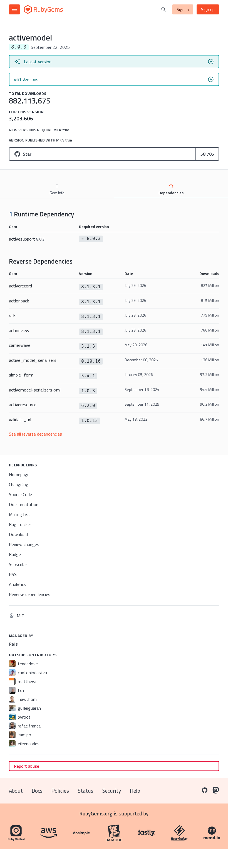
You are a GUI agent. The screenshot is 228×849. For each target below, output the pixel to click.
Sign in (183, 9)
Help (135, 791)
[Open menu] (14, 9)
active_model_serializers (32, 360)
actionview (19, 330)
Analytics (17, 584)
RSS (13, 574)
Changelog (18, 484)
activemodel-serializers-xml (35, 389)
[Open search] (164, 9)
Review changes (24, 544)
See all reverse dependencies (35, 434)
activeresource (22, 404)
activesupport (26, 239)
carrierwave (19, 345)
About (16, 791)
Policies (60, 791)
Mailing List (19, 514)
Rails (13, 644)
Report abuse (26, 766)
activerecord (20, 285)
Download (18, 534)
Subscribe (18, 564)
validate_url (20, 419)
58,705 (207, 154)
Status (85, 791)
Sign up (208, 9)
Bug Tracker (20, 524)
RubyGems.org (96, 813)
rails (12, 315)
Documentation (23, 504)
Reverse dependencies (29, 594)
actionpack (19, 300)
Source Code (20, 494)
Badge (15, 554)
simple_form (21, 375)
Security (111, 791)
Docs (37, 791)
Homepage (19, 474)
